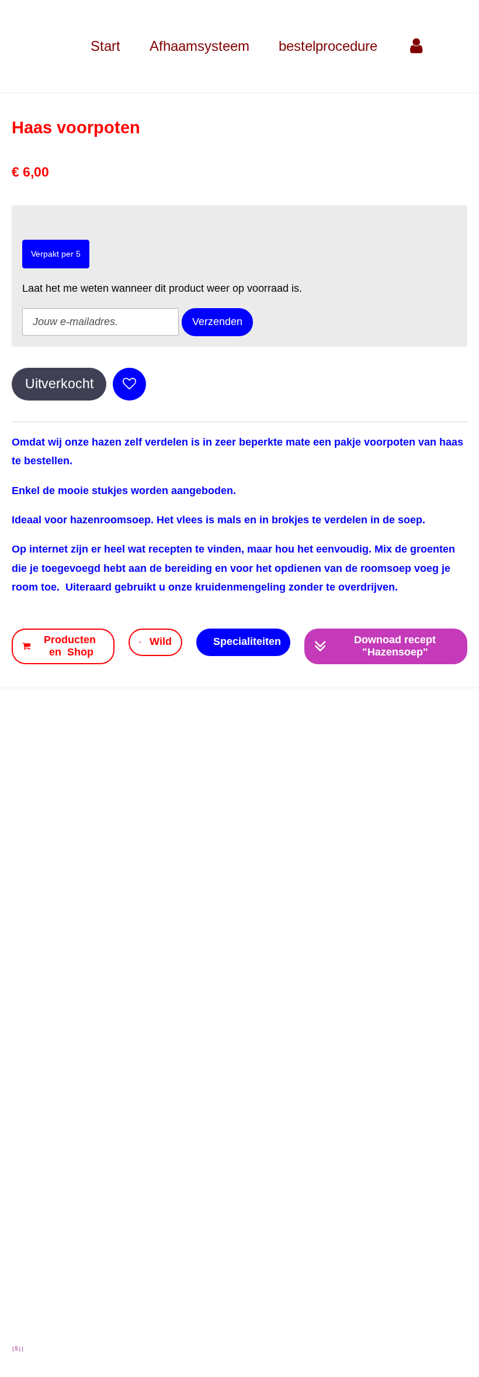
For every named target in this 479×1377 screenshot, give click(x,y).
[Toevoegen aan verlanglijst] (129, 384)
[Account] (416, 46)
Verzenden (217, 321)
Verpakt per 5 (56, 253)
